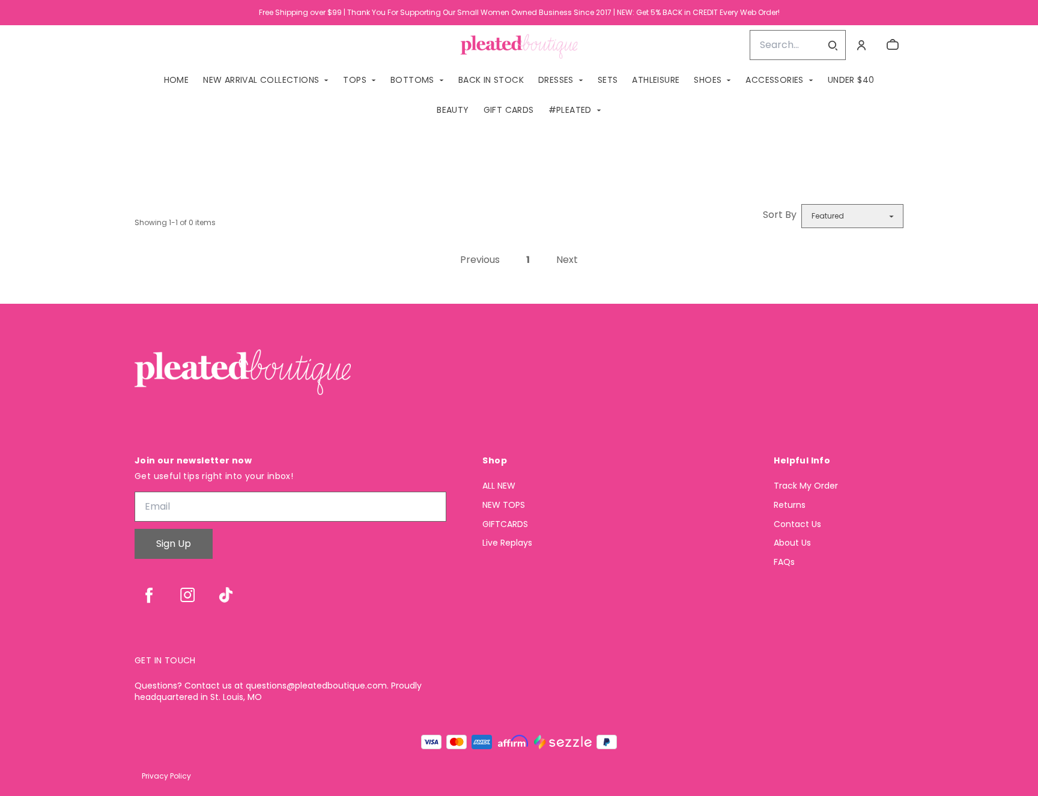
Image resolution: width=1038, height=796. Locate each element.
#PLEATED (570, 109)
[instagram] (187, 594)
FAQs (784, 562)
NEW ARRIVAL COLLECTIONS (261, 79)
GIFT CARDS (509, 109)
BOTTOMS (412, 79)
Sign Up (173, 543)
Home (176, 79)
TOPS (354, 79)
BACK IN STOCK (491, 79)
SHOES (707, 79)
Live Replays (507, 543)
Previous (480, 260)
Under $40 (851, 79)
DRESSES (556, 79)
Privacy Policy (166, 776)
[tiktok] (225, 594)
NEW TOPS (503, 505)
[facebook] (149, 594)
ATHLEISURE (655, 79)
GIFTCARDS (505, 524)
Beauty (453, 109)
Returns (790, 505)
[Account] (861, 45)
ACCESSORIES (774, 79)
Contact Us (797, 524)
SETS (608, 79)
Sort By (780, 215)
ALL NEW (498, 486)
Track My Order (806, 486)
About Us (792, 543)
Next (567, 260)
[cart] (892, 45)
